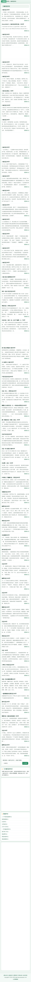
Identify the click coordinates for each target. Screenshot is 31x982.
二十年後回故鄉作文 (7, 816)
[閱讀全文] (26, 20)
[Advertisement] (15, 53)
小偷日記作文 (13, 1)
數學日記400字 (6, 745)
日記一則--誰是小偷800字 (8, 448)
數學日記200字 (6, 506)
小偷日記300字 (6, 9)
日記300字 (4, 564)
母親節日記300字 (6, 492)
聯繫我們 (15, 975)
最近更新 (25, 975)
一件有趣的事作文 (6, 829)
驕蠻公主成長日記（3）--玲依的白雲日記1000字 (14, 405)
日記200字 (4, 621)
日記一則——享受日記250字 (9, 391)
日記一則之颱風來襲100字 (8, 679)
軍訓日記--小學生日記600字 (9, 305)
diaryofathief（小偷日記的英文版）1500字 (13, 24)
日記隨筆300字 (6, 535)
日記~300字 (5, 650)
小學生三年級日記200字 (8, 664)
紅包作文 (4, 821)
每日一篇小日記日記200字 (8, 291)
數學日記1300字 (6, 578)
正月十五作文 (5, 826)
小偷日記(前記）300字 (7, 91)
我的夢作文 (4, 834)
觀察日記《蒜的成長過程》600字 (10, 716)
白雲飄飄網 (15, 979)
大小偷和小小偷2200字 (8, 362)
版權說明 (11, 975)
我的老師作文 (5, 836)
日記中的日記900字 (7, 434)
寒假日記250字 (6, 520)
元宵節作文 (4, 824)
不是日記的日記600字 (7, 376)
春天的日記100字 (6, 549)
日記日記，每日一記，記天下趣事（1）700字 (13, 320)
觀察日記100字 (6, 607)
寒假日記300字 (6, 636)
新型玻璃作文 (5, 819)
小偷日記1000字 (6, 105)
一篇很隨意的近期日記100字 (9, 693)
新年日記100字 (6, 701)
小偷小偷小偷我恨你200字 (8, 277)
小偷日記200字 (6, 147)
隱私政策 (20, 975)
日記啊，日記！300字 (7, 463)
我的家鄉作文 (5, 839)
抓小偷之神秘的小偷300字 (8, 347)
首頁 (8, 1)
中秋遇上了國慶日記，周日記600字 (11, 477)
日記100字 (4, 730)
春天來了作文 (5, 831)
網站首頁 (6, 975)
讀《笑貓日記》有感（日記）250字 (11, 419)
